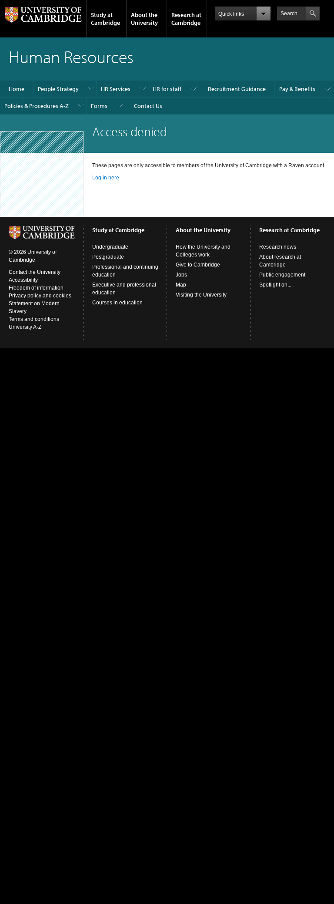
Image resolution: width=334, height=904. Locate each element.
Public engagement (282, 275)
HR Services (115, 89)
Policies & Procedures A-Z (36, 106)
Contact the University (34, 272)
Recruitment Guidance (237, 89)
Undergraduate (110, 247)
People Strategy (58, 89)
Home (16, 89)
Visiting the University (201, 295)
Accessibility (23, 280)
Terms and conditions (34, 319)
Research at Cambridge (186, 19)
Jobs (181, 275)
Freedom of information (36, 288)
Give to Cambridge (198, 265)
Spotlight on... (275, 285)
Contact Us (148, 106)
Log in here (105, 178)
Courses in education (117, 303)
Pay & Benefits (297, 89)
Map (181, 285)
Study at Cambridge (105, 19)
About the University (144, 19)
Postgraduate (108, 257)
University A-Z (25, 327)
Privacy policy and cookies (40, 296)
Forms (99, 106)
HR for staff (167, 89)
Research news (277, 247)
